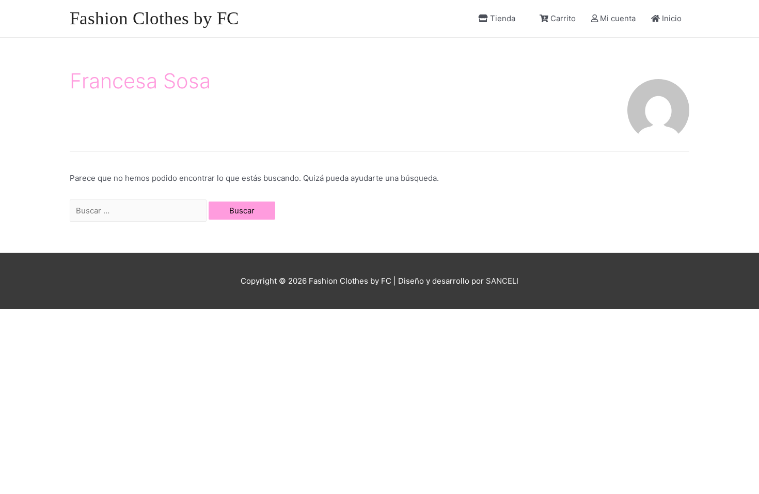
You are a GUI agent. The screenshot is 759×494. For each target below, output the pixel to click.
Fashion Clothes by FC (154, 18)
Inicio (672, 18)
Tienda (502, 18)
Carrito (563, 18)
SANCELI (502, 281)
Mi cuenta (618, 18)
